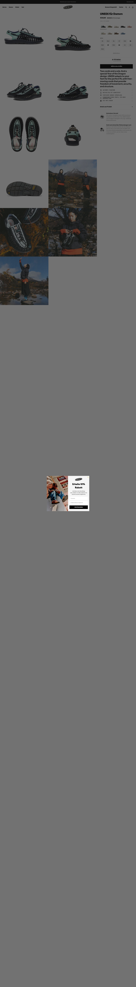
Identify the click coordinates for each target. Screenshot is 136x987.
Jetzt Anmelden (78, 507)
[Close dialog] (88, 477)
